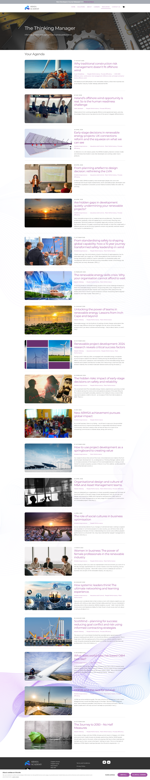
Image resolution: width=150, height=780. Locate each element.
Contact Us (116, 7)
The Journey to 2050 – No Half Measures (93, 726)
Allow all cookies (139, 774)
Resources (106, 7)
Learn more (15, 777)
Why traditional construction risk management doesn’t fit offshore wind (96, 67)
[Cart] (123, 7)
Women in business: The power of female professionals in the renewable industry (99, 554)
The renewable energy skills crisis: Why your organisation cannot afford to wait (99, 276)
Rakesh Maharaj (79, 282)
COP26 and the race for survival (94, 690)
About (89, 7)
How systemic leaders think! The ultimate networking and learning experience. (96, 588)
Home (73, 7)
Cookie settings (110, 774)
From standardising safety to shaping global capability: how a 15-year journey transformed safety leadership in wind (99, 244)
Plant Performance (110, 146)
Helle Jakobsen (78, 108)
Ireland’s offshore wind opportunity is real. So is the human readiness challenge (98, 101)
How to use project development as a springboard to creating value (98, 449)
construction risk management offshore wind (97, 76)
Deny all (123, 774)
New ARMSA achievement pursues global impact (97, 414)
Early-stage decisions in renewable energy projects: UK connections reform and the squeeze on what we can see (98, 137)
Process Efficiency (106, 74)
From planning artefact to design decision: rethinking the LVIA (96, 169)
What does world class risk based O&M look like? (99, 657)
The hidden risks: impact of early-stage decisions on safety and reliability (99, 380)
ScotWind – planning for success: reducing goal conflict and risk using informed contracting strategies (98, 624)
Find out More (89, 2)
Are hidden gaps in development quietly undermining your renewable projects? (98, 206)
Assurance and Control (97, 146)
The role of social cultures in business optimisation (98, 517)
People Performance (93, 74)
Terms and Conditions (83, 763)
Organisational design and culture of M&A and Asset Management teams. (98, 483)
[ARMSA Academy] (32, 9)
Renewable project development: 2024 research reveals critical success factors (99, 345)
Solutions (81, 7)
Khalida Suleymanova (80, 146)
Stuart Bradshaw (79, 74)
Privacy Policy (81, 766)
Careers (97, 7)
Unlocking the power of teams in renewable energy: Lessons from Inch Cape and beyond (98, 313)
